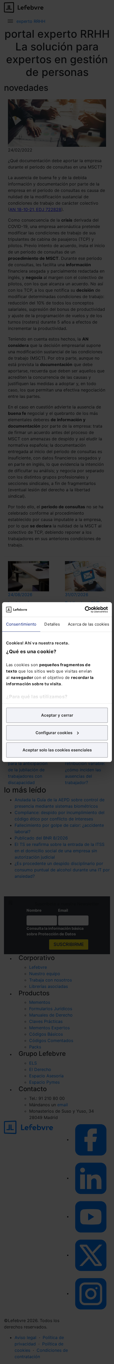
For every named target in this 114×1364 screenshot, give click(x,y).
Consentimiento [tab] (21, 624)
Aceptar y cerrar (57, 715)
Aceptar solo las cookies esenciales (57, 749)
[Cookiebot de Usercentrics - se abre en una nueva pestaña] (85, 609)
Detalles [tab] (52, 624)
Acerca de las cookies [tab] (88, 624)
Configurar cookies (54, 732)
